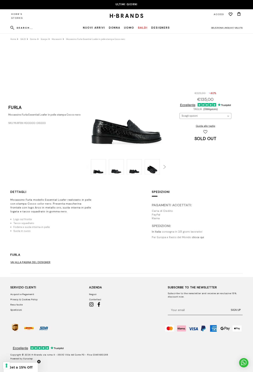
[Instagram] (91, 305)
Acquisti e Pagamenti (22, 294)
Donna (114, 27)
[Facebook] (98, 305)
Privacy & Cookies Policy (24, 299)
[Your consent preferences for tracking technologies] (6, 365)
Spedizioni (161, 192)
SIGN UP (236, 310)
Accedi (219, 14)
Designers (160, 27)
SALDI (143, 27)
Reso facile (16, 304)
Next (162, 165)
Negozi (92, 294)
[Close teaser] (39, 361)
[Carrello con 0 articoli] (239, 14)
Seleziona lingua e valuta (227, 27)
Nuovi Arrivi (94, 27)
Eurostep (28, 358)
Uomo (129, 27)
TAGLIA (205, 109)
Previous (86, 165)
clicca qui (198, 237)
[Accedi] (230, 14)
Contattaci (95, 299)
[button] (21, 367)
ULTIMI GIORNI (127, 4)
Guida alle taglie (205, 126)
